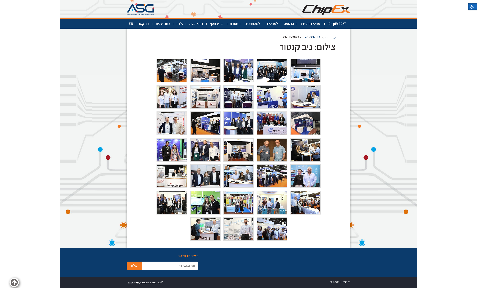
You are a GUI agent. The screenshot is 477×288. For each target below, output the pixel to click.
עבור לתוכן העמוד (238, 3)
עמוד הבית (329, 37)
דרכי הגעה (196, 23)
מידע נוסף (217, 23)
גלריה (179, 23)
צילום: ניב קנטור (308, 47)
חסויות (234, 23)
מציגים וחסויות (310, 23)
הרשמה (289, 23)
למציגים (272, 23)
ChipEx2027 (337, 23)
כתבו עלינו (163, 23)
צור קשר (143, 23)
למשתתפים (252, 23)
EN (131, 23)
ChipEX (316, 37)
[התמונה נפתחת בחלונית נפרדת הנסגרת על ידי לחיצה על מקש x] (305, 70)
